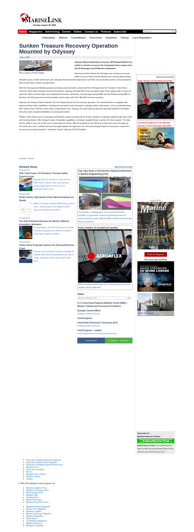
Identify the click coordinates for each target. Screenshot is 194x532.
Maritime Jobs (32, 495)
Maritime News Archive (36, 474)
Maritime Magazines (34, 516)
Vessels (31, 158)
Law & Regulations (142, 38)
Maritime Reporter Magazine (38, 506)
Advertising (52, 31)
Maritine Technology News (37, 490)
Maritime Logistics (34, 511)
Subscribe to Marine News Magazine (41, 462)
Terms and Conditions (35, 469)
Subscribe (120, 31)
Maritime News (32, 467)
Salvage (22, 158)
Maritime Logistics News (36, 488)
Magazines (35, 31)
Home (22, 31)
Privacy (29, 472)
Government (95, 38)
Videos (77, 31)
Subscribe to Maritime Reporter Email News (44, 465)
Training (124, 38)
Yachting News (32, 497)
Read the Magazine (156, 254)
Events (66, 31)
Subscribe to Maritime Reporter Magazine (43, 460)
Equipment (111, 38)
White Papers (31, 518)
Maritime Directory (34, 523)
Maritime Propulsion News (37, 502)
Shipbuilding (48, 38)
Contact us (91, 31)
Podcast (106, 31)
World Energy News (34, 492)
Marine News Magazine (36, 509)
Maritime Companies (34, 525)
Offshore (63, 38)
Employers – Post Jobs (118, 340)
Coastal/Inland (78, 38)
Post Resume (91, 340)
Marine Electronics (34, 500)
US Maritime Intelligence (36, 521)
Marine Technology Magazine (38, 514)
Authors (29, 479)
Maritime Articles (33, 476)
